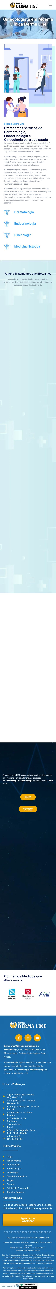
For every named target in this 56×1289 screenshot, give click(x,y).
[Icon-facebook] (18, 1037)
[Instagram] (28, 1037)
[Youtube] (37, 1037)
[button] (50, 4)
